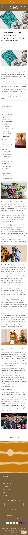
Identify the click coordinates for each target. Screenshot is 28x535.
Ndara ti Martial (6, 489)
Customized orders (7, 486)
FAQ (4, 492)
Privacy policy (7, 530)
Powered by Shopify (16, 528)
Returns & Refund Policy (8, 483)
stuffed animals (15, 299)
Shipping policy (21, 530)
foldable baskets (8, 239)
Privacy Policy (6, 495)
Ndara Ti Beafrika (8, 528)
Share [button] (3, 47)
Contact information (14, 532)
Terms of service (14, 530)
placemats (5, 175)
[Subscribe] (21, 504)
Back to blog (15, 437)
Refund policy (23, 528)
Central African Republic (8, 480)
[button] (2, 7)
